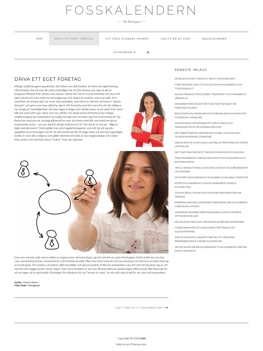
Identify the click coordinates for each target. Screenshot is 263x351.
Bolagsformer (215, 38)
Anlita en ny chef (176, 38)
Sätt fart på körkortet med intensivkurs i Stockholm (209, 152)
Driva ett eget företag (74, 38)
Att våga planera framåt (127, 38)
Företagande (34, 285)
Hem (39, 38)
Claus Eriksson (30, 282)
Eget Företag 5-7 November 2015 (139, 307)
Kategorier (123, 52)
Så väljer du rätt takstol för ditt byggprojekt (205, 78)
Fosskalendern (131, 10)
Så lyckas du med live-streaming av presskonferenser (209, 221)
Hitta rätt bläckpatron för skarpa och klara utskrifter (211, 177)
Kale (143, 338)
